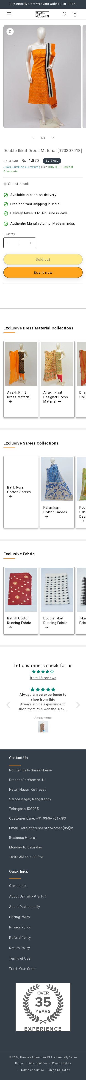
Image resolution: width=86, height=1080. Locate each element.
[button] (9, 14)
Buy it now (43, 273)
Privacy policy (61, 1063)
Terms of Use (19, 958)
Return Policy (19, 948)
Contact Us (17, 886)
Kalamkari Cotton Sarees (55, 510)
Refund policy (37, 1063)
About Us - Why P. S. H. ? (28, 896)
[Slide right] (53, 138)
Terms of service (32, 1070)
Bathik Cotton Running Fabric (19, 620)
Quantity (9, 234)
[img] (43, 671)
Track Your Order (22, 969)
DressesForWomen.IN (35, 1057)
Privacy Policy (20, 927)
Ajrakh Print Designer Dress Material (55, 396)
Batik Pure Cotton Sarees (19, 490)
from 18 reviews (43, 678)
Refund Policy (20, 937)
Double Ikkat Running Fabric (55, 620)
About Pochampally (24, 907)
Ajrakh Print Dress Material (19, 394)
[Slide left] (33, 138)
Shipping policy (59, 1070)
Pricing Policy (19, 917)
